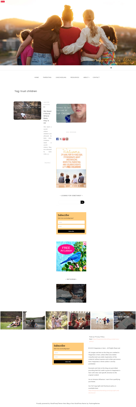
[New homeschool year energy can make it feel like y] (71, 299)
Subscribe (71, 231)
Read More (47, 162)
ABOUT (85, 77)
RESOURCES (75, 77)
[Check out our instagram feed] (67, 139)
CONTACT (96, 77)
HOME (36, 77)
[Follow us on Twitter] (60, 139)
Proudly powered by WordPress (46, 403)
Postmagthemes (94, 403)
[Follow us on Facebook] (57, 139)
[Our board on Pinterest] (64, 139)
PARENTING (47, 77)
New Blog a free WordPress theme (74, 403)
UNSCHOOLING (61, 77)
